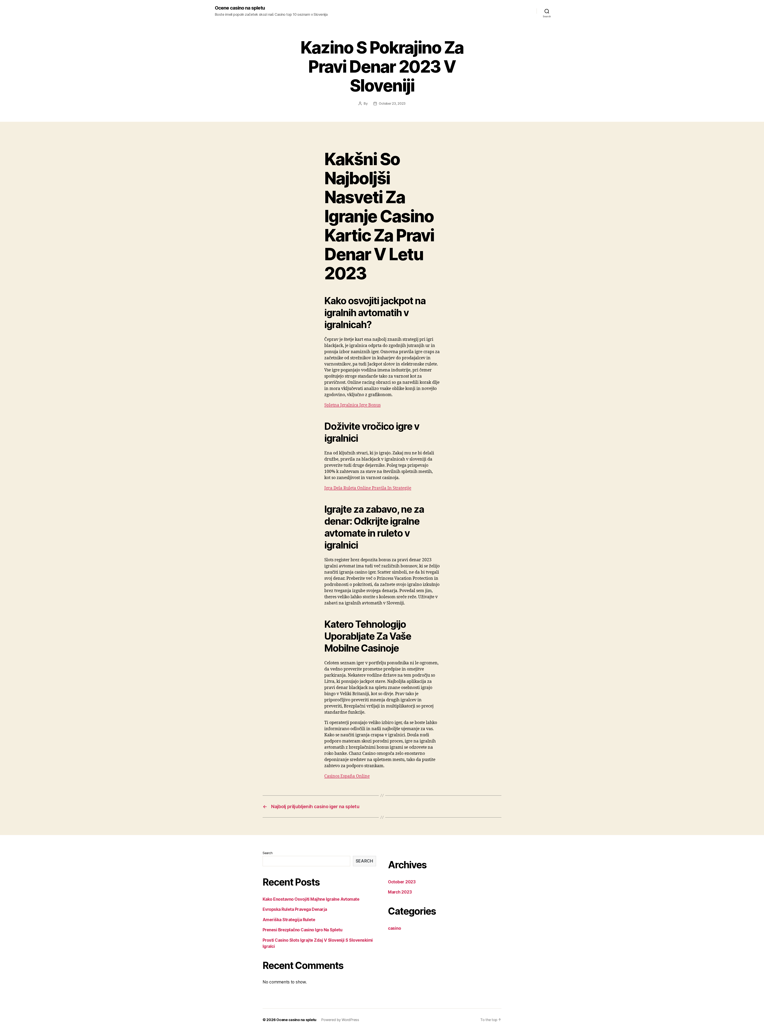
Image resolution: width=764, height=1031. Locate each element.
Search (267, 853)
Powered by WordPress (340, 1020)
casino (394, 928)
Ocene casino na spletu (240, 8)
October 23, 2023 (392, 103)
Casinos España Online (347, 776)
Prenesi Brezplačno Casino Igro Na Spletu (302, 929)
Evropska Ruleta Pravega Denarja (295, 909)
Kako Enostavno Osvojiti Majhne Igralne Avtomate (311, 899)
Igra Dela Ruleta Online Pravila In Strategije (367, 488)
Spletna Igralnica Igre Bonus (352, 405)
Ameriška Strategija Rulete (289, 919)
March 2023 (400, 892)
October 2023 (402, 881)
